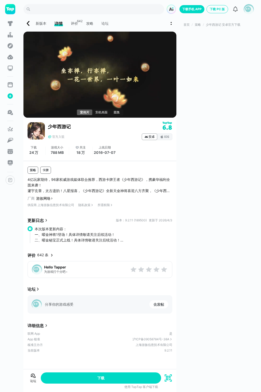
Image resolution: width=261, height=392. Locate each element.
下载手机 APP (192, 9)
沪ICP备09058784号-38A (151, 339)
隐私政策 (84, 205)
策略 (33, 170)
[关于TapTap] (10, 180)
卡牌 (46, 170)
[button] (249, 9)
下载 (101, 378)
